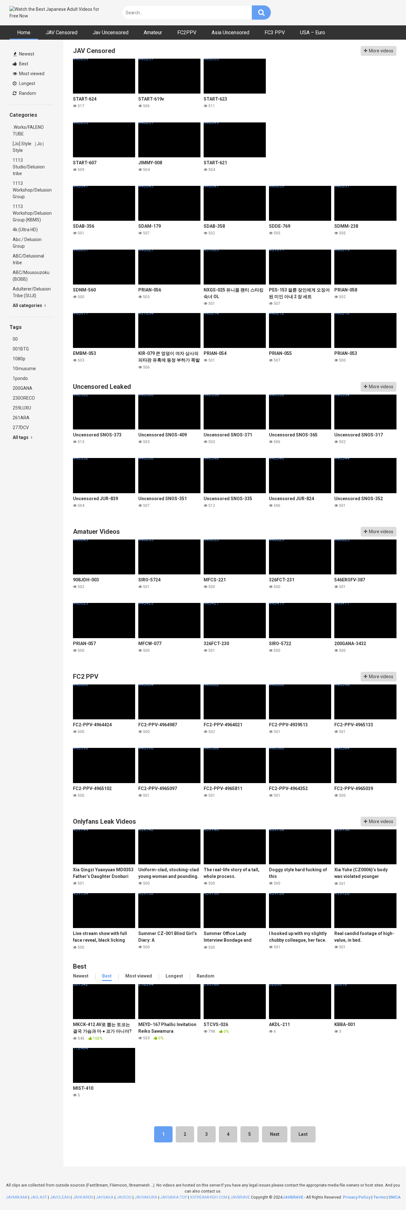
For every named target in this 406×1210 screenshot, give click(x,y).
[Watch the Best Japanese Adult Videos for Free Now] (57, 12)
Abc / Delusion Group (27, 243)
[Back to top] (384, 1190)
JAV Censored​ (61, 32)
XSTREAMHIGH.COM (208, 1197)
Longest (26, 83)
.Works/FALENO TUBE (28, 130)
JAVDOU (124, 1197)
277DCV (21, 427)
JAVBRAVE (240, 1197)
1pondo (20, 378)
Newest (26, 53)
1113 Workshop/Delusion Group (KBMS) (32, 213)
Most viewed (31, 73)
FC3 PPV (275, 32)
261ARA (21, 417)
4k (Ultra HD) (25, 229)
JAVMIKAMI (16, 1197)
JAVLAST (38, 1197)
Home (23, 32)
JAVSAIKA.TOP (173, 1197)
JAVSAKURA (145, 1197)
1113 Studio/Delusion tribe (29, 167)
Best (23, 63)
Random (27, 93)
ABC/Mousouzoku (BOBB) (31, 276)
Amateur (153, 32)
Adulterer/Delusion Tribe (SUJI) (32, 292)
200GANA (22, 388)
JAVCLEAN (60, 1197)
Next (274, 1134)
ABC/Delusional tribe (28, 259)
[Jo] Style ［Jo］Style (29, 147)
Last (303, 1134)
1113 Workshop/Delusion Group (32, 190)
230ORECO (24, 398)
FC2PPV (186, 32)
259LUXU (22, 407)
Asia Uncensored (230, 32)
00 (15, 339)
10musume (24, 368)
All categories (28, 305)
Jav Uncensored (110, 32)
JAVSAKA (105, 1197)
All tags (21, 437)
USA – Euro (312, 32)
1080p (19, 358)
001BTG (21, 348)
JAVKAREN (83, 1197)
